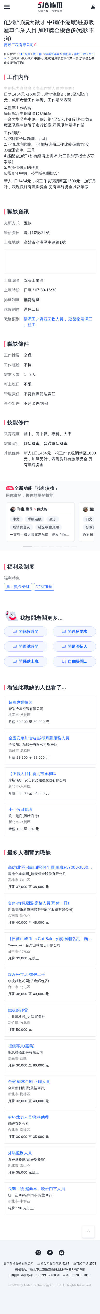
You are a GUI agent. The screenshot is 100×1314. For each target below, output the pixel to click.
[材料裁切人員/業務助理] (50, 1127)
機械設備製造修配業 (58, 54)
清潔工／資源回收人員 (44, 319)
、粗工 (30, 325)
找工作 (37, 54)
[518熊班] (50, 7)
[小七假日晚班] (50, 819)
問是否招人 (78, 646)
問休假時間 (29, 631)
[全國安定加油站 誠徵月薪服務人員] (50, 748)
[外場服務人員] (50, 1163)
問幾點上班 (29, 661)
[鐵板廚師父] (50, 1020)
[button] (27, 546)
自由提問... (77, 661)
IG (38, 1253)
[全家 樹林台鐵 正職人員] (50, 1091)
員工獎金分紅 (18, 587)
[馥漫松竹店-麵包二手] (50, 984)
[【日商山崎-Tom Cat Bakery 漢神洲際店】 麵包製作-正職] (50, 949)
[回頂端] (88, 1231)
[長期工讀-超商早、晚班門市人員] (50, 1199)
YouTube (62, 1253)
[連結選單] (7, 7)
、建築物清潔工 (78, 319)
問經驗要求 (78, 631)
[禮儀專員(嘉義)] (50, 1056)
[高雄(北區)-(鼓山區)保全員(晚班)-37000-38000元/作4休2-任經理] (50, 877)
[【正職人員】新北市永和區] (50, 784)
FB (50, 1253)
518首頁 (24, 54)
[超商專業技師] (50, 712)
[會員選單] (93, 7)
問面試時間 (29, 646)
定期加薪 (44, 587)
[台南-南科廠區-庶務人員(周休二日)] (50, 913)
